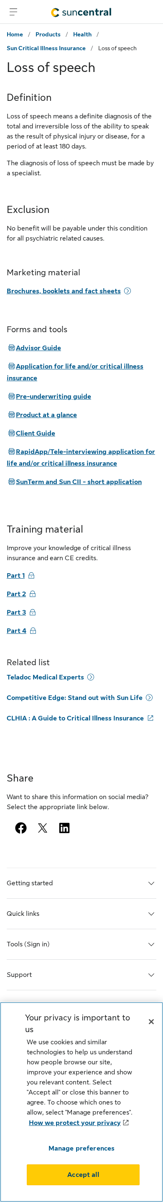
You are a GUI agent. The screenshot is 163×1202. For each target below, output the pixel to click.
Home (15, 34)
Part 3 (16, 612)
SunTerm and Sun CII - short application (74, 482)
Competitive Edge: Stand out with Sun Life (75, 698)
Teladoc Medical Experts (45, 677)
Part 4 (16, 631)
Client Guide (31, 433)
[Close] (151, 1021)
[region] (81, 1102)
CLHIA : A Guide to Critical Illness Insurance (75, 718)
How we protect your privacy (75, 1123)
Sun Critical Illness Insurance (46, 48)
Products (48, 34)
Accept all (83, 1175)
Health (82, 34)
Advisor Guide (34, 348)
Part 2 (16, 594)
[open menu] (13, 11)
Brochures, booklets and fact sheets (64, 291)
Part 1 (16, 575)
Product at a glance (42, 415)
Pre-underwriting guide (49, 396)
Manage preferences (81, 1148)
